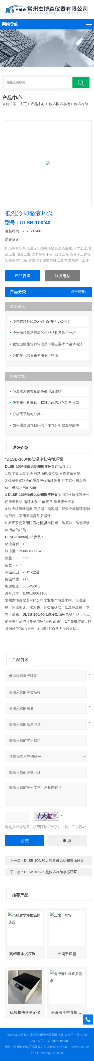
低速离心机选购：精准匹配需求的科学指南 (46, 403)
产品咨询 (23, 276)
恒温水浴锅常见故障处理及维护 (37, 391)
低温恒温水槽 (59, 104)
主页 (23, 104)
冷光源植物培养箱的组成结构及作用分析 (44, 333)
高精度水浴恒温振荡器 (27, 954)
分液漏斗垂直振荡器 (68, 1012)
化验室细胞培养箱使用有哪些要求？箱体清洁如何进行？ (51, 344)
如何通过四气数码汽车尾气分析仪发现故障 (46, 425)
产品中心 (38, 104)
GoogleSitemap (57, 1041)
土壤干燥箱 (66, 954)
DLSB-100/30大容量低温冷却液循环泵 (54, 861)
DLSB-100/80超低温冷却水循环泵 (50, 872)
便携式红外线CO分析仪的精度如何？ (41, 321)
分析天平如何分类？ (28, 414)
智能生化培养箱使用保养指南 (35, 355)
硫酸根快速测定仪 (25, 1012)
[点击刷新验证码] (46, 816)
